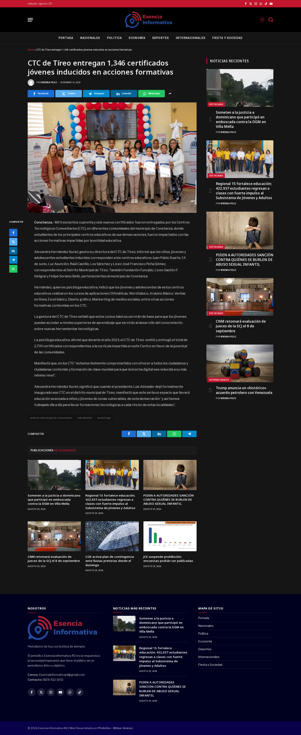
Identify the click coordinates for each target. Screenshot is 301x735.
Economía (137, 38)
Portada (66, 38)
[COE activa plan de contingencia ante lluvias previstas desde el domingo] (112, 536)
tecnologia (104, 417)
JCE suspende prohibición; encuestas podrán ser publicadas (168, 559)
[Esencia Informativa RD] (150, 19)
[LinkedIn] (13, 251)
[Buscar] (270, 19)
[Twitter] (13, 242)
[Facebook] (13, 233)
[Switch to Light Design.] (262, 19)
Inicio (31, 49)
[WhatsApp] (13, 269)
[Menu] (30, 19)
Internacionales (190, 38)
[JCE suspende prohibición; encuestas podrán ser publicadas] (170, 536)
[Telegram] (13, 260)
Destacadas (216, 104)
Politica (114, 38)
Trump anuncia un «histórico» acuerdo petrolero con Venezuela (244, 390)
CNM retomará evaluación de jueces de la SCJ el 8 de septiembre (54, 559)
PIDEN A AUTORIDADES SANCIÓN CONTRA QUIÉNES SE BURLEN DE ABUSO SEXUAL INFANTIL (168, 499)
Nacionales (90, 38)
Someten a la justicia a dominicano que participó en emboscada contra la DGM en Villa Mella (54, 499)
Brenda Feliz (49, 82)
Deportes (160, 38)
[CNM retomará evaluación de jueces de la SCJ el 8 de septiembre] (54, 536)
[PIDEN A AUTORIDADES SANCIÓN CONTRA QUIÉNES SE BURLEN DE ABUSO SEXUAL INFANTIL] (170, 475)
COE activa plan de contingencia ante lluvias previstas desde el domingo (109, 561)
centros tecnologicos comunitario (51, 417)
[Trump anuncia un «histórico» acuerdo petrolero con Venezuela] (239, 363)
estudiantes (84, 417)
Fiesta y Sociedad (227, 38)
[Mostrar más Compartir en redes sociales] (170, 93)
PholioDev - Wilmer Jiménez (115, 728)
